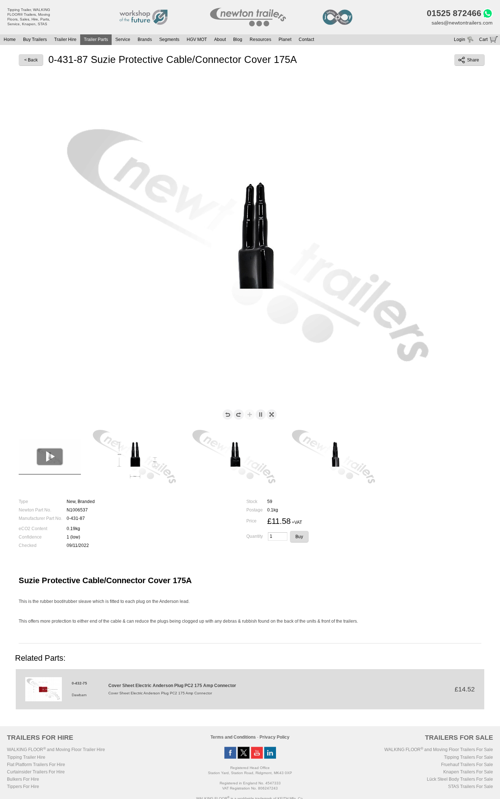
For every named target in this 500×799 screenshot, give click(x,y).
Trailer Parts (96, 39)
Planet (285, 39)
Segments (169, 39)
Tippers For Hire (23, 786)
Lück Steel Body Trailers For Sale (460, 779)
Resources (260, 39)
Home (10, 39)
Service (122, 39)
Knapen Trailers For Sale (468, 771)
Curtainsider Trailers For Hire (36, 771)
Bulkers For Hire (23, 779)
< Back (31, 60)
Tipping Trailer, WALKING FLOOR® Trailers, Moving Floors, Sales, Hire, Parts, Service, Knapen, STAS (28, 17)
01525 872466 (454, 13)
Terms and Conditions (233, 737)
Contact (306, 39)
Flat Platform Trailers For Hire (36, 764)
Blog (237, 39)
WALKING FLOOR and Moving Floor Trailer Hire (56, 749)
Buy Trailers (35, 39)
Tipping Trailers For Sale (468, 757)
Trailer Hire (65, 39)
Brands (145, 39)
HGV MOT (197, 39)
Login (459, 39)
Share (473, 60)
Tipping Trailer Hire (26, 757)
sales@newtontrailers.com (462, 23)
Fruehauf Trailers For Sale (467, 764)
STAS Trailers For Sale (470, 786)
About (220, 39)
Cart (483, 39)
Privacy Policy (275, 737)
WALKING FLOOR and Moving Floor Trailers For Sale (438, 749)
